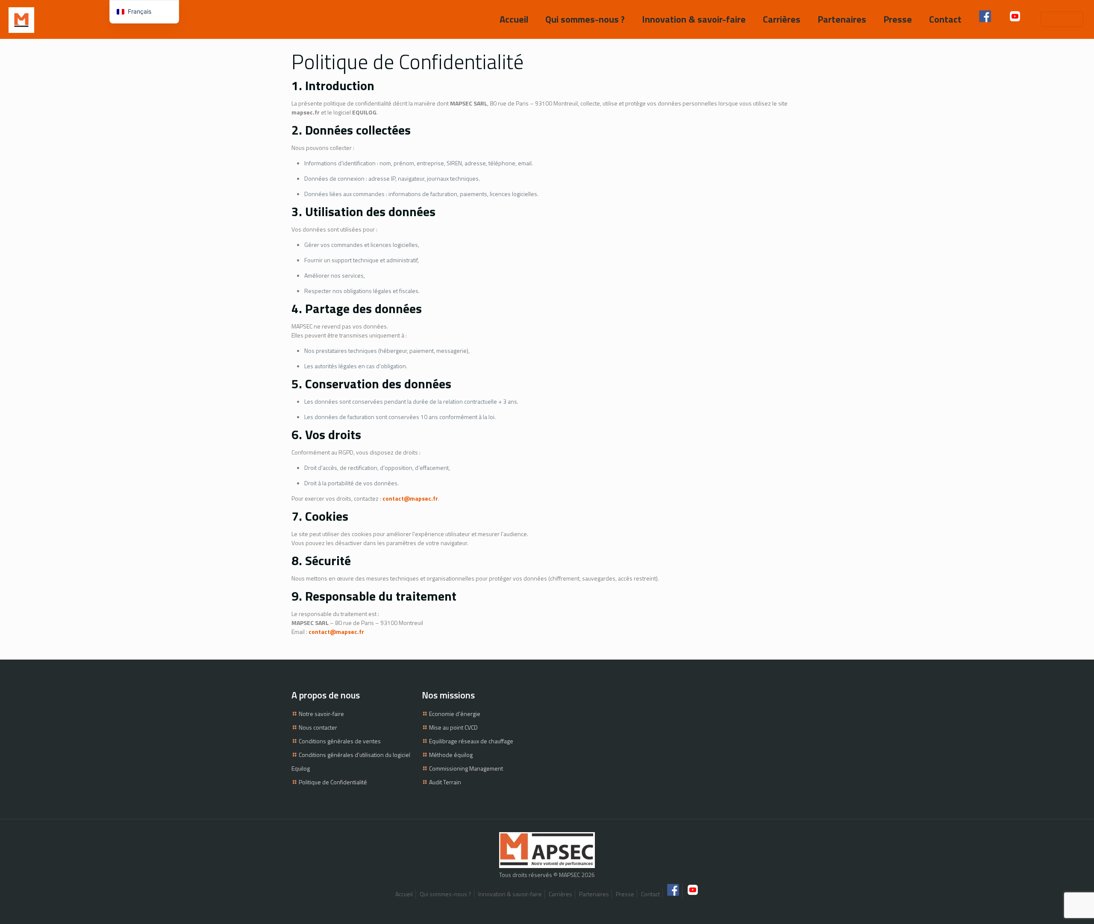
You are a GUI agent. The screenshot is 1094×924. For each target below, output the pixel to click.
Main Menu (1058, 19)
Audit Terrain (445, 781)
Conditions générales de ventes (340, 740)
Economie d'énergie (454, 713)
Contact (650, 893)
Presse (625, 893)
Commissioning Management (466, 768)
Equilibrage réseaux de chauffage (471, 740)
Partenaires (594, 893)
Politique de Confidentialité (333, 781)
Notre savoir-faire (321, 713)
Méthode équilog (451, 754)
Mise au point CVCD (453, 727)
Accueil (404, 893)
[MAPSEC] (21, 19)
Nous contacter (318, 727)
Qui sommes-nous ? (445, 893)
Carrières (560, 893)
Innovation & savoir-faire (510, 893)
